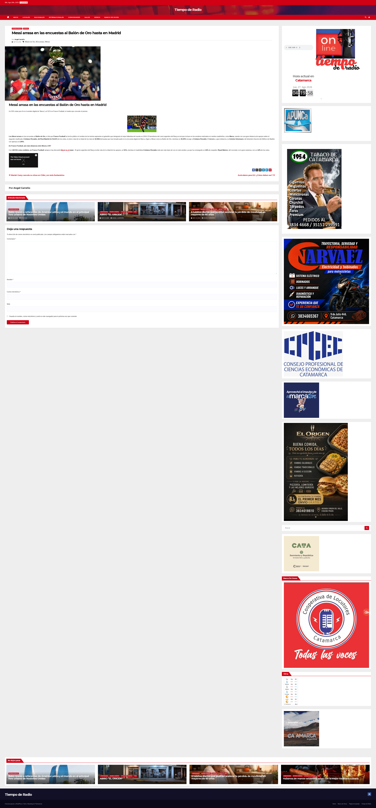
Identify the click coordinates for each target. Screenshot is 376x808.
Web (8, 304)
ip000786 (24, 218)
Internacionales (56, 17)
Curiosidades (74, 17)
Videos (97, 17)
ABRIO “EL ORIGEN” (111, 214)
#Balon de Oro (30, 42)
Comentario (11, 239)
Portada (26, 28)
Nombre (10, 279)
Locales (26, 17)
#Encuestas (40, 42)
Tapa (135, 211)
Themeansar (38, 804)
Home (334, 804)
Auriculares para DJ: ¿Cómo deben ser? (255, 175)
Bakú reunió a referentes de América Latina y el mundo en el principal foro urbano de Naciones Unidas (48, 213)
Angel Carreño (20, 39)
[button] (365, 17)
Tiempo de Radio (188, 10)
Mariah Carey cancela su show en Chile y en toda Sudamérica (37, 175)
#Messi (47, 42)
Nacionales (39, 17)
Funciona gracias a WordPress (14, 804)
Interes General (114, 211)
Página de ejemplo (354, 804)
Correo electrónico (14, 292)
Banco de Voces (111, 17)
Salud (87, 17)
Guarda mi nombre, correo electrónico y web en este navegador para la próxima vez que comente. (43, 316)
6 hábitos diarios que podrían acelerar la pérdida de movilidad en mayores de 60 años (228, 213)
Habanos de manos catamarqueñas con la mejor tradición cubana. (321, 778)
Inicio (15, 17)
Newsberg (30, 804)
